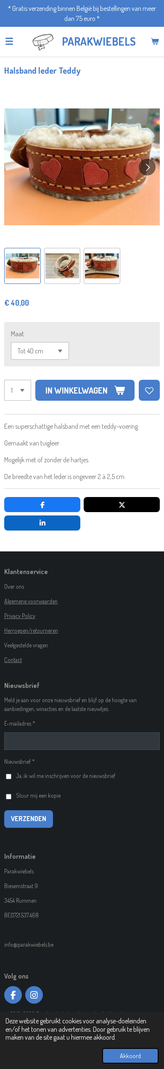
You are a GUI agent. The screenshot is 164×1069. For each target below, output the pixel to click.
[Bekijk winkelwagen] (154, 41)
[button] (22, 266)
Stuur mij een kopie (38, 795)
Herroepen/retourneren (31, 630)
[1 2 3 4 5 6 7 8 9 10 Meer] (17, 390)
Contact (13, 659)
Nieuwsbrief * (19, 761)
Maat (17, 334)
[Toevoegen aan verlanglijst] (149, 390)
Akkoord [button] (130, 1055)
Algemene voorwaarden (31, 601)
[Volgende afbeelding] (147, 167)
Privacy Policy (19, 615)
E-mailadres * (19, 723)
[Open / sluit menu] (9, 41)
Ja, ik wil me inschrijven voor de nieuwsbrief (65, 775)
